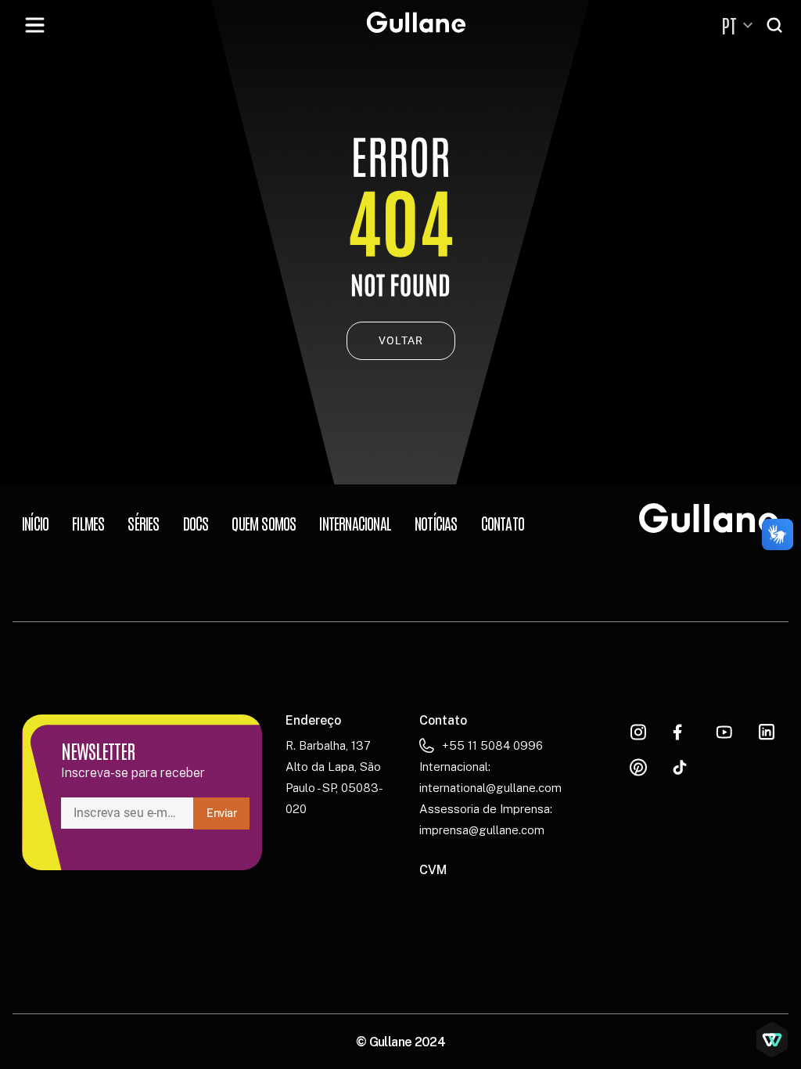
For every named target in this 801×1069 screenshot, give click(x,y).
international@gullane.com (490, 787)
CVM (433, 869)
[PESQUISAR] (776, 25)
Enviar (222, 813)
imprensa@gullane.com (481, 830)
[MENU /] (34, 25)
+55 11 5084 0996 (492, 745)
